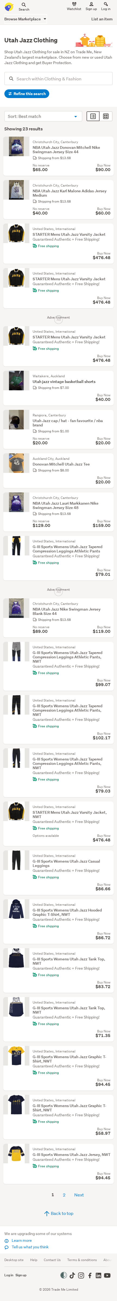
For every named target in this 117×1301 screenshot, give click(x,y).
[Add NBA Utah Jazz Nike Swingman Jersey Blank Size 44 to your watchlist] (108, 603)
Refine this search (29, 93)
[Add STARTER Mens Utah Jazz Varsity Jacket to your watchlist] (108, 229)
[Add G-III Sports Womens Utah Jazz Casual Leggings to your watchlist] (108, 855)
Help (33, 1260)
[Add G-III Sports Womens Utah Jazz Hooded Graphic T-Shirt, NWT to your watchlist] (108, 904)
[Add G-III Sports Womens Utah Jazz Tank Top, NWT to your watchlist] (108, 953)
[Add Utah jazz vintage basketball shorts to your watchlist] (108, 376)
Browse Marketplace (23, 18)
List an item (102, 18)
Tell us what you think (30, 1247)
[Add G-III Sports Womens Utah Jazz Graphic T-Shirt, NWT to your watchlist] (108, 1051)
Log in (105, 9)
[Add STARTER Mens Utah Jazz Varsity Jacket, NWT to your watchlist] (108, 807)
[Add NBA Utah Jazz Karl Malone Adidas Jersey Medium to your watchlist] (108, 185)
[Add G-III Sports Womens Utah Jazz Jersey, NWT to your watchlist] (108, 1149)
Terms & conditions (82, 1260)
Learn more (21, 1240)
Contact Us (52, 1260)
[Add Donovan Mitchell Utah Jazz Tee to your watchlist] (108, 458)
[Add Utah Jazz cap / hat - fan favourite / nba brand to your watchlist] (108, 415)
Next (79, 1195)
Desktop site (14, 1260)
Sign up (91, 9)
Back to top (61, 1213)
